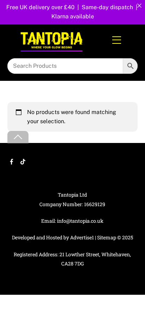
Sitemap (106, 237)
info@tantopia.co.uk (80, 220)
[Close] (139, 5)
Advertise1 (82, 237)
